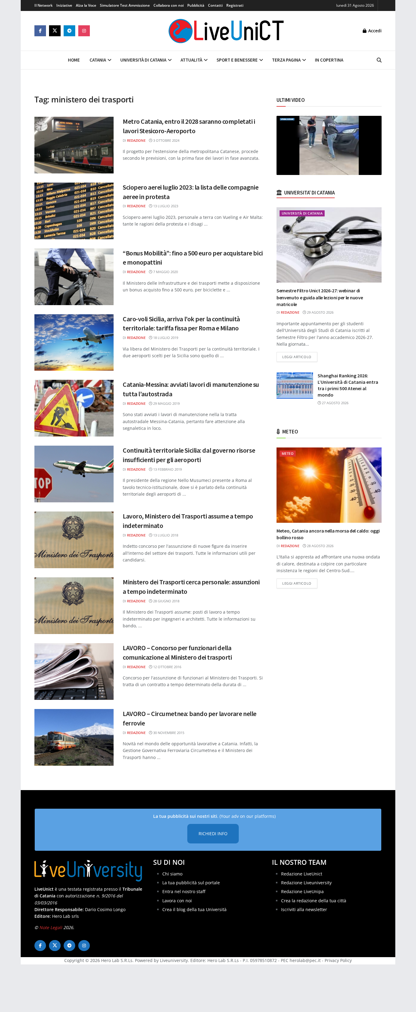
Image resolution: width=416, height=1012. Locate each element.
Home (74, 60)
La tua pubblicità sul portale (191, 883)
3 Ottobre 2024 (165, 140)
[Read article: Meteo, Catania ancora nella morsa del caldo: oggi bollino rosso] (329, 485)
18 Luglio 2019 (165, 337)
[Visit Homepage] (226, 31)
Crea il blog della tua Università (194, 909)
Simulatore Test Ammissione (125, 5)
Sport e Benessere (237, 60)
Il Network (43, 5)
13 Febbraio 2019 (167, 469)
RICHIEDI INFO (213, 833)
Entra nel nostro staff (183, 891)
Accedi (374, 31)
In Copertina (329, 60)
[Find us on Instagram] (84, 30)
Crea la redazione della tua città (313, 900)
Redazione (136, 140)
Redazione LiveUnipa (302, 891)
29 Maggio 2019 (166, 403)
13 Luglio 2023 (165, 206)
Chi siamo (172, 874)
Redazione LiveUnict (301, 874)
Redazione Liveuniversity (306, 883)
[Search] (379, 60)
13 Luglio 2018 (165, 535)
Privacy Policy (338, 960)
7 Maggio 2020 (165, 271)
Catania (98, 60)
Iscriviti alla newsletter (304, 909)
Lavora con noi (177, 900)
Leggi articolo (299, 356)
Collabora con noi (168, 5)
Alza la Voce (86, 5)
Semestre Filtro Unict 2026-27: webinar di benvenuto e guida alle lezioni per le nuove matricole (320, 297)
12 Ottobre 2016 (166, 667)
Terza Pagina (286, 60)
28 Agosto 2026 (319, 545)
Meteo (288, 453)
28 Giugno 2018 (165, 601)
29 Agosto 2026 (319, 312)
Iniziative (64, 5)
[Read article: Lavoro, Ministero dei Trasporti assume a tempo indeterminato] (74, 539)
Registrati (234, 5)
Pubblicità (195, 5)
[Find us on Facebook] (40, 30)
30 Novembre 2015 (168, 732)
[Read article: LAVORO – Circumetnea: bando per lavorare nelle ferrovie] (74, 737)
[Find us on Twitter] (55, 30)
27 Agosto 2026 (334, 403)
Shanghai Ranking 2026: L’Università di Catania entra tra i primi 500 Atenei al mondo (348, 385)
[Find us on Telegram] (69, 30)
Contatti (215, 5)
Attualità (191, 60)
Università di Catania (143, 60)
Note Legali (50, 927)
